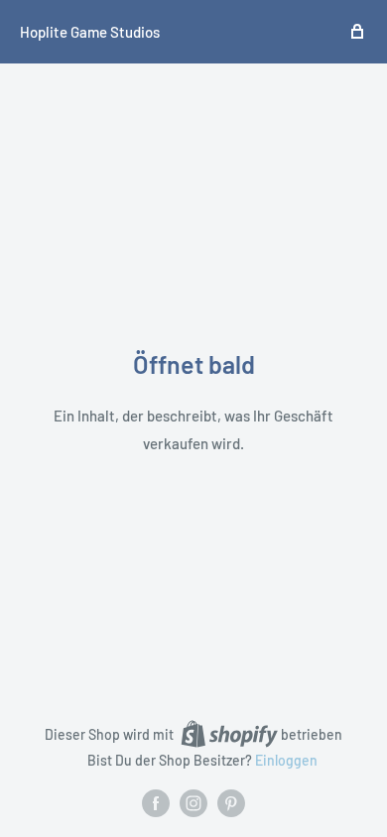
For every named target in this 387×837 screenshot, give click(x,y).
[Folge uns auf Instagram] (193, 803)
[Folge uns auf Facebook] (156, 803)
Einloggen (286, 760)
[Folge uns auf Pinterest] (231, 803)
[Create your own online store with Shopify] (229, 734)
